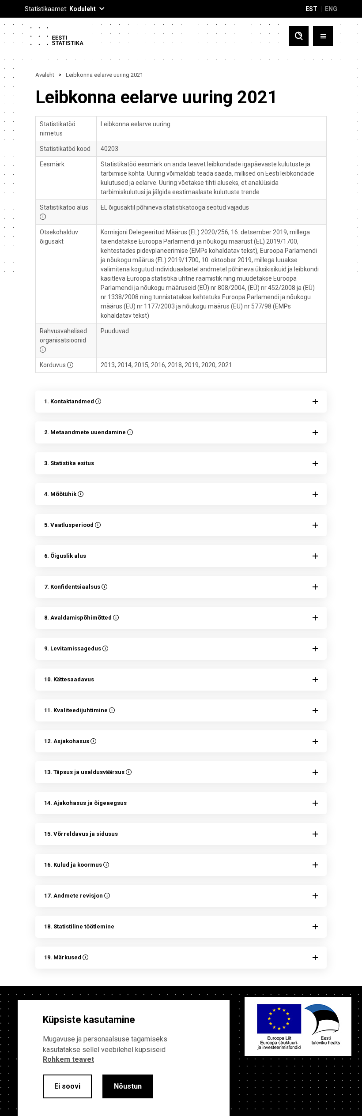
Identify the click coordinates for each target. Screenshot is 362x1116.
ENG (331, 8)
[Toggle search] (298, 36)
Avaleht (44, 74)
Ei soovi (67, 1086)
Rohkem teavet (68, 1059)
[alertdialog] (124, 1058)
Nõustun (128, 1086)
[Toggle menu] (323, 36)
